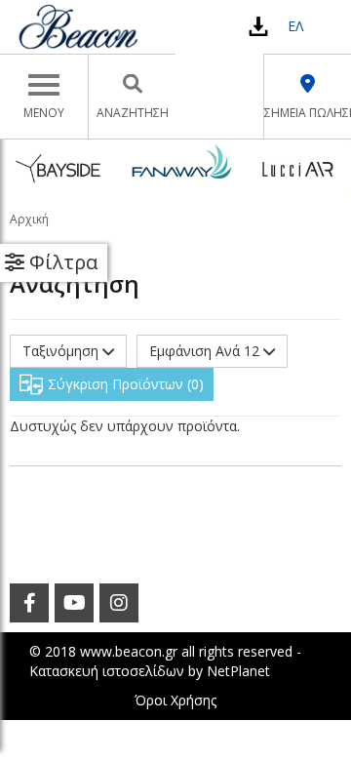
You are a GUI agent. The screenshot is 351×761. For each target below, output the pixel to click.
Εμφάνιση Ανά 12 (206, 350)
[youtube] (74, 602)
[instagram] (118, 602)
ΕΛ (295, 26)
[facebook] (29, 602)
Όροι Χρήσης (175, 700)
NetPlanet (238, 670)
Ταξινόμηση (62, 350)
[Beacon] (78, 26)
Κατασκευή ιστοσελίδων (106, 670)
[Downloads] (258, 26)
